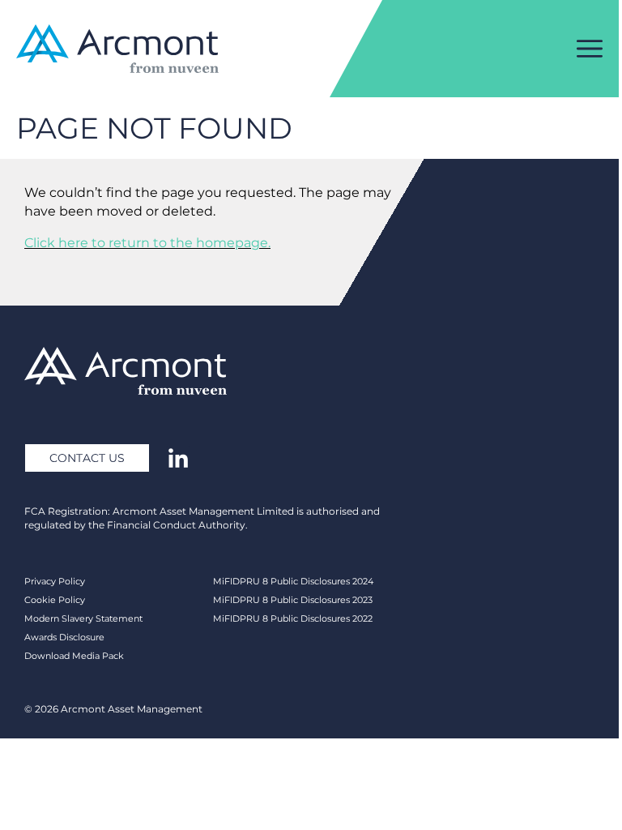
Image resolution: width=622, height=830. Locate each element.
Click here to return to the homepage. (147, 242)
